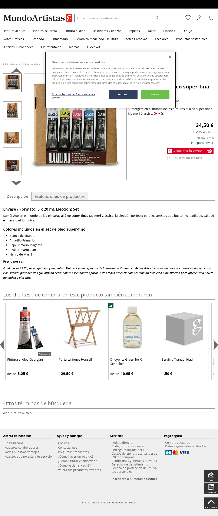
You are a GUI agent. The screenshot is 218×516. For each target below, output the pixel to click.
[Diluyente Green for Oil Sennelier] (132, 328)
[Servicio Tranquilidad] (184, 328)
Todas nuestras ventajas (21, 452)
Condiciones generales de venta (134, 461)
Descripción (17, 196)
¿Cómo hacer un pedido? (75, 456)
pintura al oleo (21, 413)
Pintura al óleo (33, 64)
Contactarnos (67, 447)
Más (160, 113)
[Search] (157, 18)
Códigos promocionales (128, 446)
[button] (16, 71)
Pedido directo (122, 443)
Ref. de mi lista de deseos (188, 157)
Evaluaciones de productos (60, 196)
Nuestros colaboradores (21, 447)
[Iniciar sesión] (199, 18)
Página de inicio (12, 64)
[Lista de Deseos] (188, 18)
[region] (110, 80)
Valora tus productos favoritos (79, 470)
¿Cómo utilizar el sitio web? (77, 461)
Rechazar (123, 94)
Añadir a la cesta (187, 150)
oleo (7, 413)
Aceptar (155, 94)
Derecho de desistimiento (130, 464)
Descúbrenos (13, 443)
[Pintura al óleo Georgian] (29, 328)
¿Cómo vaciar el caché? (74, 465)
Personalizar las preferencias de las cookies (73, 96)
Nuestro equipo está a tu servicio (28, 456)
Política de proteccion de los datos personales (134, 470)
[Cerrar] (170, 56)
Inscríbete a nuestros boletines (134, 479)
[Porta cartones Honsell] (81, 328)
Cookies (63, 443)
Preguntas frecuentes (73, 452)
